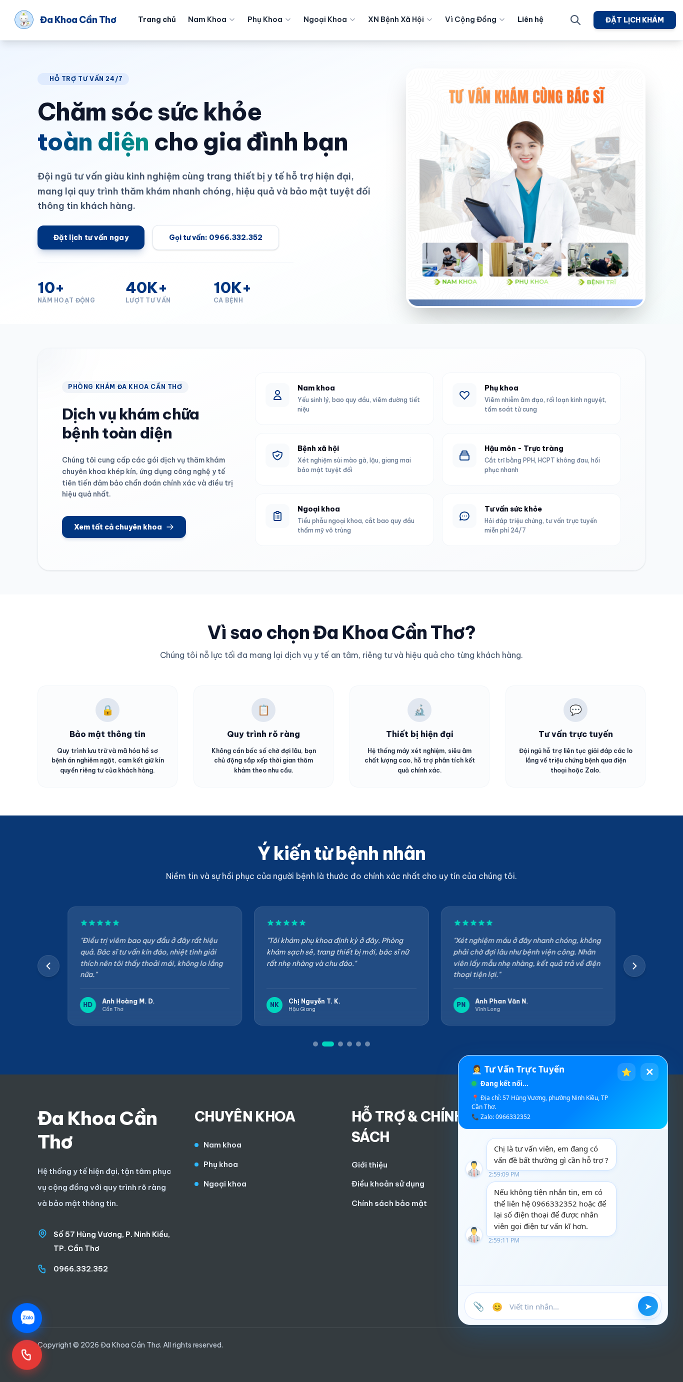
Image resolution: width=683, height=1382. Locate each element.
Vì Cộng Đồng (470, 19)
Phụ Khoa (265, 19)
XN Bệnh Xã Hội (396, 19)
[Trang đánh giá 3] (340, 1044)
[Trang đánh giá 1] (315, 1044)
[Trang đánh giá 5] (358, 1044)
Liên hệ (531, 19)
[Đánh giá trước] (49, 966)
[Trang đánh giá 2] (328, 1044)
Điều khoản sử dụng (388, 1183)
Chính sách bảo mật (389, 1203)
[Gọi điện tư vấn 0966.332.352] (27, 1353)
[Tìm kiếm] (576, 20)
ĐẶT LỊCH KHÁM (635, 20)
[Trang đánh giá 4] (349, 1044)
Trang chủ (157, 19)
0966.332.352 (81, 1269)
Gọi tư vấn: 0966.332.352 (215, 237)
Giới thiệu (370, 1165)
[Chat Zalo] (27, 1317)
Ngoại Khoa (325, 19)
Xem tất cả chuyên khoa (118, 527)
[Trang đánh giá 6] (367, 1044)
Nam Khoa (207, 19)
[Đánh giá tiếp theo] (635, 966)
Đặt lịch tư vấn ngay (91, 237)
